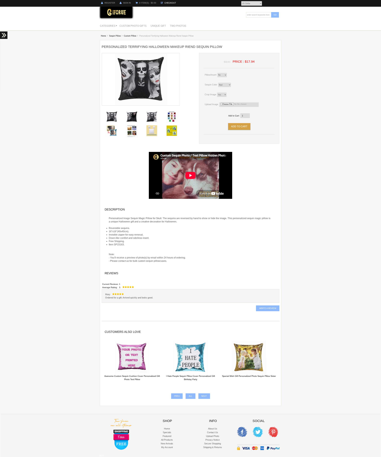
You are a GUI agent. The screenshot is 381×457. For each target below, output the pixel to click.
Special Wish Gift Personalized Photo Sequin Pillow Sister (249, 376)
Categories (107, 25)
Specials (167, 432)
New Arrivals (167, 443)
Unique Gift (158, 25)
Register (109, 3)
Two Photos (178, 25)
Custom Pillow (130, 36)
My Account (167, 447)
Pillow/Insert (210, 74)
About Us (212, 428)
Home (103, 36)
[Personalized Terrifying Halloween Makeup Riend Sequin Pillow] (141, 105)
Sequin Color (211, 84)
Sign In (127, 3)
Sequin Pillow (115, 36)
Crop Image (210, 94)
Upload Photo (212, 436)
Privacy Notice (212, 440)
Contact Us (212, 432)
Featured (167, 436)
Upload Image (211, 104)
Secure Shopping (212, 443)
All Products (167, 440)
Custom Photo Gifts (133, 25)
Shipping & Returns (212, 447)
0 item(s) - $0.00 (147, 3)
